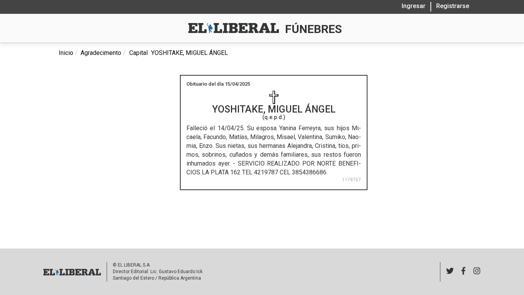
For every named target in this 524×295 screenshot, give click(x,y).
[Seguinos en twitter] (450, 272)
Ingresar (413, 6)
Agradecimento (101, 52)
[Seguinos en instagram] (477, 272)
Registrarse (452, 6)
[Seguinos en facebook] (463, 272)
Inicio (66, 52)
